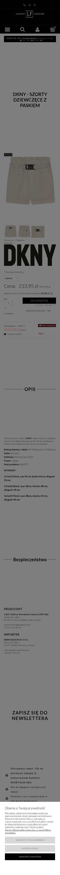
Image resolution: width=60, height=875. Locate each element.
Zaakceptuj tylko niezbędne (30, 840)
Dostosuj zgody (30, 848)
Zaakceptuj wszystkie (30, 857)
